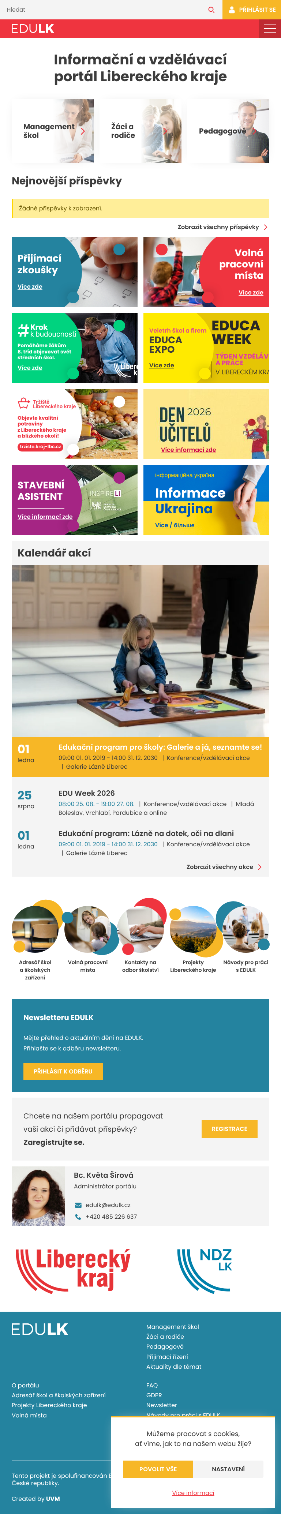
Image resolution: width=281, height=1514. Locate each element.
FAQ (152, 1385)
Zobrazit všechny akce (220, 867)
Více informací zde (188, 450)
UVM (53, 1499)
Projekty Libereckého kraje (49, 1405)
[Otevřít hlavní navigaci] (270, 28)
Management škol (49, 131)
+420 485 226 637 (111, 1217)
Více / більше (174, 525)
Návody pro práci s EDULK (183, 1415)
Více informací (193, 1493)
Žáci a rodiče (123, 131)
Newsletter (161, 1405)
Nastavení (228, 1469)
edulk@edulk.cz (108, 1205)
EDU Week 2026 (87, 793)
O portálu (25, 1385)
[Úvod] (33, 28)
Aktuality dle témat (174, 1367)
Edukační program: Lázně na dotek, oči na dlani (146, 833)
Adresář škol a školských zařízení (59, 1395)
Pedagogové (222, 131)
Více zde (30, 286)
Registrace (229, 1129)
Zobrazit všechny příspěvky (218, 227)
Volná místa (29, 1415)
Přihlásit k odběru (63, 1071)
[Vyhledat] (211, 9)
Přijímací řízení (167, 1357)
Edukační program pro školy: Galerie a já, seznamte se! (160, 747)
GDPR (154, 1395)
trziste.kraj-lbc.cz (40, 447)
